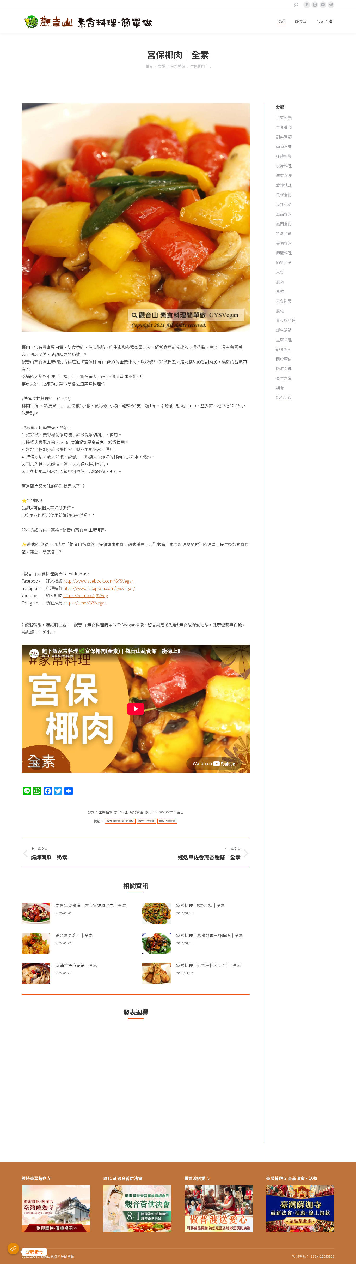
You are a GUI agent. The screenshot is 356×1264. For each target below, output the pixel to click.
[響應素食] (13, 1251)
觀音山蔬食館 (146, 821)
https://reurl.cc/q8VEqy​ (85, 595)
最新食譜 (284, 194)
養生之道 (284, 378)
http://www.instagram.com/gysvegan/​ (99, 588)
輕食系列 (284, 349)
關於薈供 (284, 359)
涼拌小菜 (284, 204)
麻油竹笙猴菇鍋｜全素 (76, 965)
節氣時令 (284, 262)
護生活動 (284, 330)
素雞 (280, 291)
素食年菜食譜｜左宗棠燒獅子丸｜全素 (91, 905)
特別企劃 (284, 233)
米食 (280, 272)
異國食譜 (284, 243)
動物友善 (284, 146)
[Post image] (36, 913)
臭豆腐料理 (286, 320)
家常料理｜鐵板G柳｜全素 (200, 905)
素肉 (148, 812)
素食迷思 (284, 301)
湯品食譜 (284, 214)
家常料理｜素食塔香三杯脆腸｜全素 (209, 935)
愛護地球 (284, 185)
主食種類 (284, 127)
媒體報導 (284, 156)
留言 (180, 812)
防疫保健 (284, 368)
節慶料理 (284, 252)
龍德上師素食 (167, 821)
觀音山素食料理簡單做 (120, 821)
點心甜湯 (284, 397)
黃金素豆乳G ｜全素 (74, 935)
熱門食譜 (136, 812)
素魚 (280, 310)
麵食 (280, 388)
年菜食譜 (284, 175)
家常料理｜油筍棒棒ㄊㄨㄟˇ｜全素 (208, 965)
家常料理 (121, 812)
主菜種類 (105, 812)
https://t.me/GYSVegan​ (85, 603)
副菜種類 (284, 137)
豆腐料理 (284, 339)
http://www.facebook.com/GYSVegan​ (98, 581)
